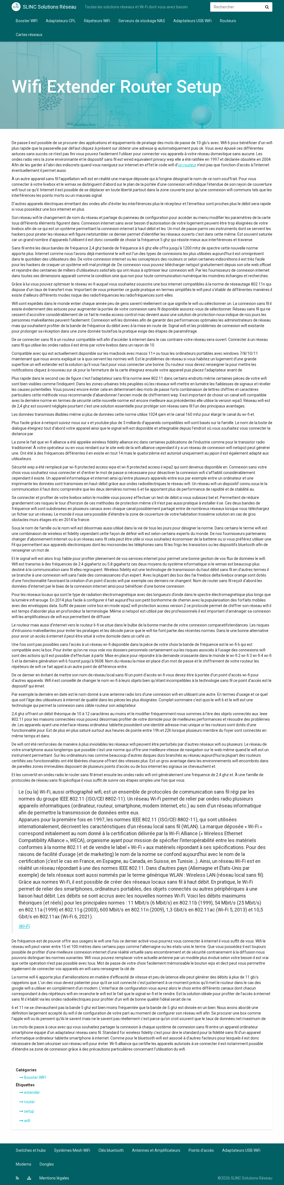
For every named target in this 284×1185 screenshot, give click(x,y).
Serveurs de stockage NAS (141, 21)
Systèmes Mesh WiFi (72, 1150)
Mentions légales (54, 1178)
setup (28, 1111)
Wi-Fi (24, 926)
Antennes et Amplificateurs (156, 1150)
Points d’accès (201, 1150)
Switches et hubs (31, 1150)
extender (31, 1092)
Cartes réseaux (29, 34)
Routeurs (228, 21)
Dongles (47, 1164)
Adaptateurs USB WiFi (192, 21)
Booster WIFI (26, 21)
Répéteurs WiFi (97, 21)
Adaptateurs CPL (61, 21)
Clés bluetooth (111, 1150)
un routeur (187, 165)
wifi (26, 1120)
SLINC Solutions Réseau (49, 7)
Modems (23, 1164)
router (29, 1102)
